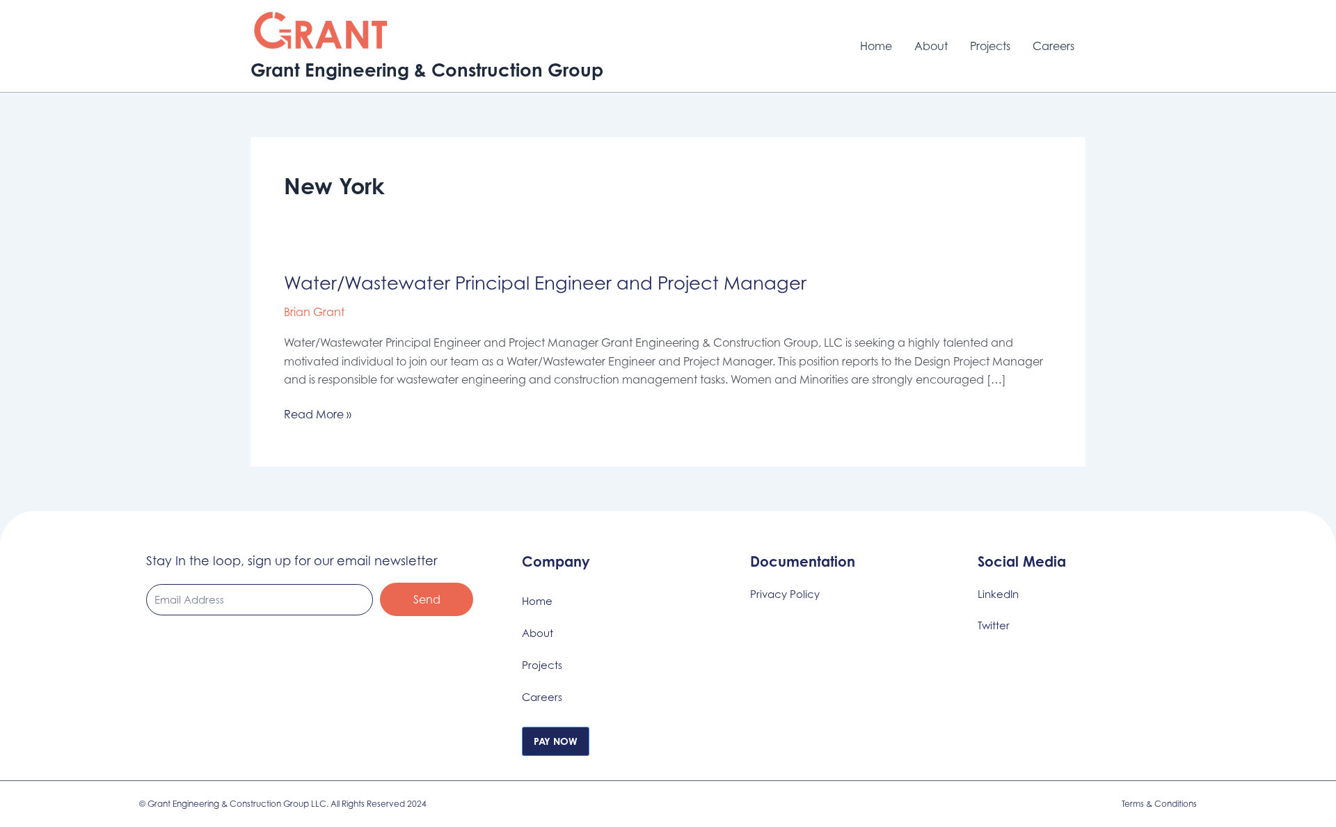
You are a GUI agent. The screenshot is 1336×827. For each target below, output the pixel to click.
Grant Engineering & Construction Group (426, 69)
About (931, 46)
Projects (990, 46)
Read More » (317, 413)
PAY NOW (556, 741)
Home (876, 46)
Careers (1053, 46)
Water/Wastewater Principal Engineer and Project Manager (547, 283)
